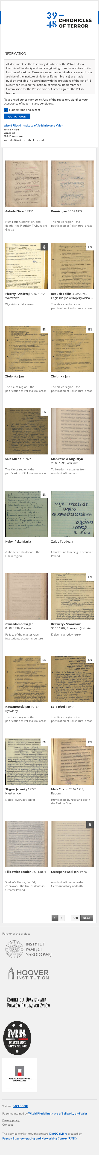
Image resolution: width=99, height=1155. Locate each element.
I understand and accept (24, 110)
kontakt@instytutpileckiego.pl (24, 140)
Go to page (17, 116)
